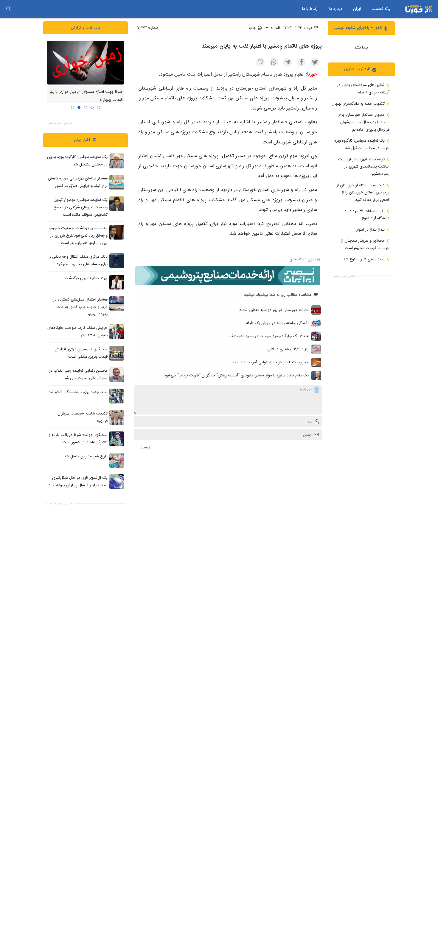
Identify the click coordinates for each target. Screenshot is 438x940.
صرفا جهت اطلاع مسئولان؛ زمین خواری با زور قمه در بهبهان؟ (85, 96)
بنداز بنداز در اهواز (371, 229)
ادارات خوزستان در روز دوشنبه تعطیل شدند (274, 310)
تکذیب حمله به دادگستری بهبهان (359, 103)
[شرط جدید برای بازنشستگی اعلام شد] (116, 395)
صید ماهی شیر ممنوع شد (364, 259)
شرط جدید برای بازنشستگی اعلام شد (78, 392)
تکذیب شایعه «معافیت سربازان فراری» (83, 417)
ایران (357, 9)
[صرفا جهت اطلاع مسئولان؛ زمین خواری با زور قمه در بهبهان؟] (85, 62)
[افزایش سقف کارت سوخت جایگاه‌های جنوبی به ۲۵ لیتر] (116, 331)
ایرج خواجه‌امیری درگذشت (86, 278)
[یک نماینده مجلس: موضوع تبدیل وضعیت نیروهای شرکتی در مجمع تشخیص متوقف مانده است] (116, 203)
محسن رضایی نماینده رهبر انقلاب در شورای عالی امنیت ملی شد (78, 374)
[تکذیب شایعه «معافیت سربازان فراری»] (116, 417)
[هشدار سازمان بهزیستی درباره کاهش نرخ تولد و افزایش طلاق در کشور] (116, 182)
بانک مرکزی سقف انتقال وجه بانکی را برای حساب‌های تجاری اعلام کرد (78, 260)
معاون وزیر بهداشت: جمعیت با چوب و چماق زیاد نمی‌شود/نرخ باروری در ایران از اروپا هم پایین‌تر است (78, 235)
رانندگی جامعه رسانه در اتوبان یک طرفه (277, 323)
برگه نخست (381, 9)
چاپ (253, 28)
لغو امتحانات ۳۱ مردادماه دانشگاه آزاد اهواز (367, 214)
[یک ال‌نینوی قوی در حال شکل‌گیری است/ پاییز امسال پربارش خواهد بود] (116, 481)
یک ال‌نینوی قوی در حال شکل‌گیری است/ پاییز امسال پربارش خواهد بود (78, 481)
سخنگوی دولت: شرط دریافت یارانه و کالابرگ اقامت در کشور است (78, 438)
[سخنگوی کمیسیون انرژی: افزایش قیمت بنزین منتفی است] (116, 352)
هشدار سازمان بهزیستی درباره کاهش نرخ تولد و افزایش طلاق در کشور (78, 182)
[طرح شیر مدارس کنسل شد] (116, 460)
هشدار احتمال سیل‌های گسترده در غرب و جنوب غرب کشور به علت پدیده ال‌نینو (80, 306)
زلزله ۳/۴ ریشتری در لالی (288, 349)
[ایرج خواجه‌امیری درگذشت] (116, 281)
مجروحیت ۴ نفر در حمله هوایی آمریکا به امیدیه (270, 362)
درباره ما (335, 9)
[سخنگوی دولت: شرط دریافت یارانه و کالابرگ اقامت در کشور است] (116, 438)
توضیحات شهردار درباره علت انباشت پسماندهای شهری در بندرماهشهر (363, 166)
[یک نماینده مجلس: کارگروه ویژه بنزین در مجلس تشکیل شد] (116, 161)
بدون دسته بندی (303, 259)
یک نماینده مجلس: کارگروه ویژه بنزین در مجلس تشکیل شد (361, 144)
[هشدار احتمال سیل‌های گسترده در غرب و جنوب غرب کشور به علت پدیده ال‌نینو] (116, 303)
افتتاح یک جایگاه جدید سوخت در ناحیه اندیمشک (269, 336)
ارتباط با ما (310, 9)
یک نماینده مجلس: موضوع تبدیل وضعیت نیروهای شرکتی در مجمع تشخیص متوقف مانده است (81, 207)
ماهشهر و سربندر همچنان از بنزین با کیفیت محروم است (365, 244)
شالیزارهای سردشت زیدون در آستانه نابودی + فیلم (363, 89)
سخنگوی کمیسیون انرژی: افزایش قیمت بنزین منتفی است (81, 353)
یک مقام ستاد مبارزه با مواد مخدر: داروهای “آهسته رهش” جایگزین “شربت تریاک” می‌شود (236, 375)
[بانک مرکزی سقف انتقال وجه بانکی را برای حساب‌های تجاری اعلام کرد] (116, 260)
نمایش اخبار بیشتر (344, 276)
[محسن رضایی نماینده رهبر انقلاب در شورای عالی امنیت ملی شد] (116, 374)
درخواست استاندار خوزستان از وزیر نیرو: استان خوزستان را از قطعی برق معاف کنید (362, 192)
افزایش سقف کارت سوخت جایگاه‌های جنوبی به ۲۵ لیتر (77, 331)
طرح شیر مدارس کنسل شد (86, 456)
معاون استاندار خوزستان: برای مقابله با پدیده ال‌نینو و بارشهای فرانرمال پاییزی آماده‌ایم (363, 122)
